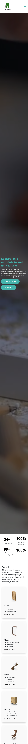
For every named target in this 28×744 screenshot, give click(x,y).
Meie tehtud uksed (9, 615)
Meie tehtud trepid (9, 684)
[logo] (7, 6)
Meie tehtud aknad (9, 649)
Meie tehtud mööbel (10, 719)
